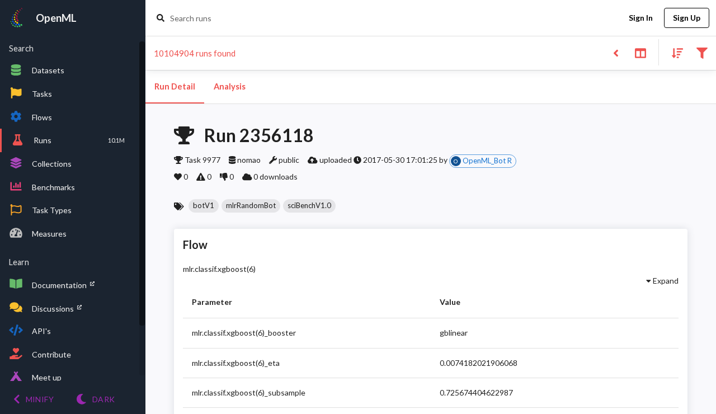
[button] (204, 206)
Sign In (641, 17)
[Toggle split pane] (640, 52)
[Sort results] (674, 52)
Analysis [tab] (230, 86)
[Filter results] (701, 52)
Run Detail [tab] (174, 86)
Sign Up (686, 17)
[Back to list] (615, 52)
